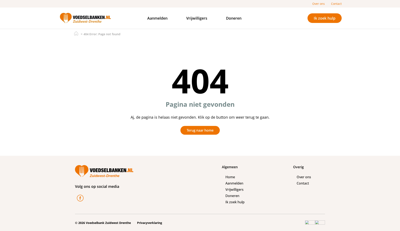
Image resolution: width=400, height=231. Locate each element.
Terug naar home (200, 130)
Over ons (318, 4)
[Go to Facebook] (80, 199)
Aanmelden (157, 18)
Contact (336, 4)
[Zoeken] (277, 18)
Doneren (233, 18)
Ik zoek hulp (324, 18)
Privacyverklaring (149, 223)
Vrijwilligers (196, 18)
